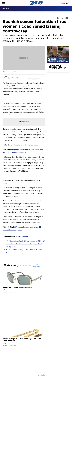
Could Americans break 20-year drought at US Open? (25, 241)
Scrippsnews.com (23, 236)
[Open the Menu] (3, 3)
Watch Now (65, 3)
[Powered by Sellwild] (42, 375)
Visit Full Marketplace (36, 265)
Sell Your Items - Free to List (24, 266)
